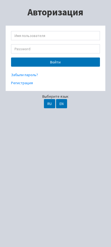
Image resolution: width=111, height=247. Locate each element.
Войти (55, 62)
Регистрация (22, 82)
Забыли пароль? (24, 74)
